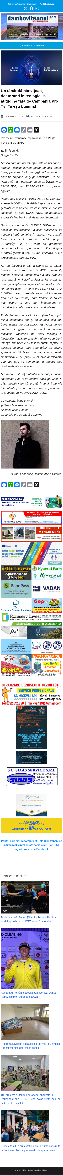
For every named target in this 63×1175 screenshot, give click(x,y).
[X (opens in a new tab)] (25, 8)
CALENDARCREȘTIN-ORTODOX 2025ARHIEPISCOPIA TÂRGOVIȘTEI (31, 825)
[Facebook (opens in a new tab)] (31, 8)
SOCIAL (48, 116)
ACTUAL (36, 116)
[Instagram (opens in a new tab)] (37, 8)
